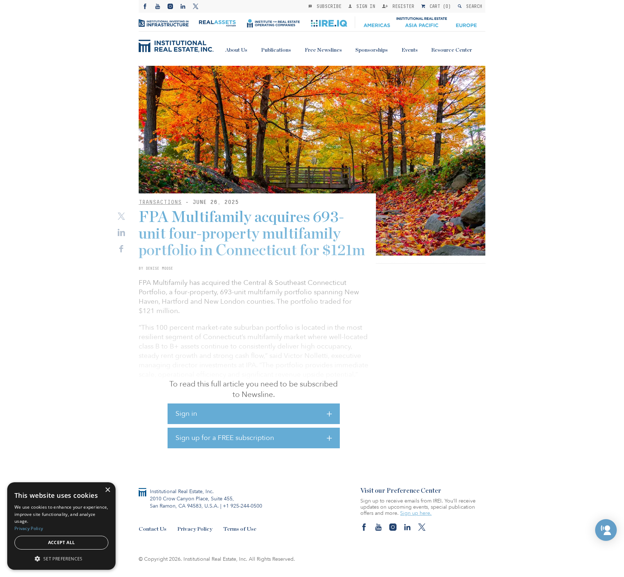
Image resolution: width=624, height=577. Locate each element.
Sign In (364, 6)
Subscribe (327, 6)
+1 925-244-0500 (242, 506)
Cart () (439, 6)
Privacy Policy (194, 529)
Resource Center (451, 50)
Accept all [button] (61, 542)
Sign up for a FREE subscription (225, 438)
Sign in (186, 413)
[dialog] (61, 526)
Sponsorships (371, 50)
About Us (236, 50)
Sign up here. (416, 513)
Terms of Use (239, 529)
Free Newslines (323, 50)
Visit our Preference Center (400, 491)
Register (402, 6)
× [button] (107, 490)
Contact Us (152, 529)
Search (472, 6)
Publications (276, 50)
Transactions (160, 202)
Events (410, 50)
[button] (606, 530)
